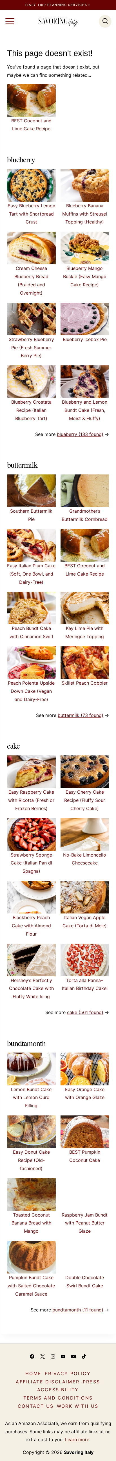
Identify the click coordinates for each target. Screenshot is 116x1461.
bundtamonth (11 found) (77, 1310)
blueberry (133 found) (80, 434)
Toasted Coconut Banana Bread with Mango (31, 1223)
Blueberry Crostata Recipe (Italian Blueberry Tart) (31, 410)
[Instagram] (52, 1356)
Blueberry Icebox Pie (85, 339)
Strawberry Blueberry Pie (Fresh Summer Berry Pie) (31, 348)
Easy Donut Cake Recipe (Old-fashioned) (31, 1160)
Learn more (77, 1439)
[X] (42, 1356)
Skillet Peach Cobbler (85, 683)
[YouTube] (63, 1356)
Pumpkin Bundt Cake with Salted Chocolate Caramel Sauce (31, 1286)
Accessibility (58, 1389)
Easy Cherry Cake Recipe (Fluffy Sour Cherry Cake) (84, 800)
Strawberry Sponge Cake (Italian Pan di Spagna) (31, 863)
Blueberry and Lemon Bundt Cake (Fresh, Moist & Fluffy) (84, 410)
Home (33, 1373)
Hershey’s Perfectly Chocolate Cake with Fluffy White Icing (31, 988)
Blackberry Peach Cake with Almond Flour (31, 926)
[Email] (73, 1356)
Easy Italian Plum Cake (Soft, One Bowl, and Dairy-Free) (31, 574)
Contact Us (36, 1406)
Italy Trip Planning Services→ (58, 5)
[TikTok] (83, 1356)
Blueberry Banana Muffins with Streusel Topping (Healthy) (84, 214)
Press (91, 1382)
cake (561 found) (85, 1012)
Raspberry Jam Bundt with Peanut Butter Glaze (85, 1223)
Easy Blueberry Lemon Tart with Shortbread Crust (31, 214)
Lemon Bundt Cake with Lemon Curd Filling (31, 1098)
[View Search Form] (105, 21)
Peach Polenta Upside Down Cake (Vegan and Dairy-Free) (31, 691)
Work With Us (78, 1406)
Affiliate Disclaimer (47, 1382)
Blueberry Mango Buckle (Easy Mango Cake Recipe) (84, 276)
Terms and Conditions (58, 1398)
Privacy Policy (68, 1373)
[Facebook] (32, 1356)
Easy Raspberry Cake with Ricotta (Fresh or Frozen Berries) (31, 800)
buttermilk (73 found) (80, 715)
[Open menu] (10, 21)
